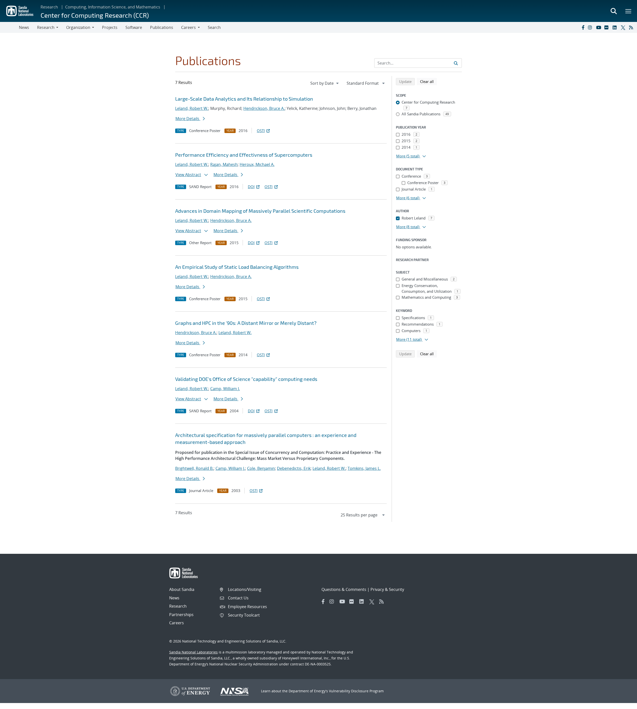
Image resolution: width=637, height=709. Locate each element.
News (24, 27)
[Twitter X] (624, 27)
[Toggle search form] (613, 10)
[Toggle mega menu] (628, 10)
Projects (109, 27)
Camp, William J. (225, 388)
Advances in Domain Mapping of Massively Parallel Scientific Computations (260, 211)
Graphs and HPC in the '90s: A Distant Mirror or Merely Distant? (246, 323)
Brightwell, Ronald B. (194, 468)
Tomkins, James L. (364, 468)
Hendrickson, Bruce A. (264, 108)
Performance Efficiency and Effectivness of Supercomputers (243, 155)
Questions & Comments (343, 589)
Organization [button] (78, 27)
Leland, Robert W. (191, 108)
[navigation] (325, 83)
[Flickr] (607, 27)
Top (622, 703)
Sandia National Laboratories (193, 652)
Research (49, 7)
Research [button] (45, 27)
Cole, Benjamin (261, 468)
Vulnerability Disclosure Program (356, 691)
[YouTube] (599, 27)
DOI (251, 186)
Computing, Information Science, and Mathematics (112, 7)
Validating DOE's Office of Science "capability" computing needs (246, 379)
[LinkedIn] (616, 27)
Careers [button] (188, 27)
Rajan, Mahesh (224, 164)
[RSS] (632, 27)
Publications (161, 27)
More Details (187, 118)
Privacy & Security (387, 589)
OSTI (261, 130)
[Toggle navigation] (9, 27)
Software (133, 27)
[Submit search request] (456, 63)
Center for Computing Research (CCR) (95, 15)
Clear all (428, 81)
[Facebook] (583, 27)
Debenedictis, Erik (294, 468)
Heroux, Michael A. (257, 164)
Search (214, 27)
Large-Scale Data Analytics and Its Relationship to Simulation (244, 99)
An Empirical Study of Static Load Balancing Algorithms (237, 267)
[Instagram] (591, 27)
